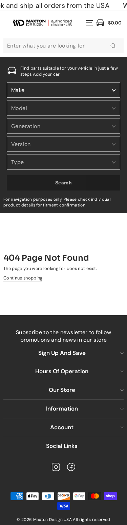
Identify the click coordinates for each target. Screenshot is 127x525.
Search (63, 182)
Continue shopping (22, 278)
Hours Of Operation (61, 371)
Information (62, 408)
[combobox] (63, 45)
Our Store (62, 390)
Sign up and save (62, 353)
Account (61, 427)
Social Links (62, 446)
